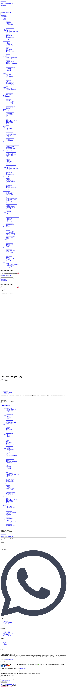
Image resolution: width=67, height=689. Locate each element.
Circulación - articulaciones (11, 57)
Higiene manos (9, 78)
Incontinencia (8, 136)
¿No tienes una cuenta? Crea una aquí (8, 684)
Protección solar (9, 147)
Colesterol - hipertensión (11, 58)
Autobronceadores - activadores (12, 145)
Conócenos (5, 641)
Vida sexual (8, 68)
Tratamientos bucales (10, 84)
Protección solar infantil (11, 148)
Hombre (7, 47)
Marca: (2, 379)
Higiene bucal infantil (10, 104)
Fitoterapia (5, 56)
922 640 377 (3, 1)
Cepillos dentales (9, 76)
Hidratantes (8, 32)
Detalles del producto (7, 392)
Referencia (3, 380)
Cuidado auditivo (9, 132)
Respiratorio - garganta (10, 67)
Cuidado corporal (6, 30)
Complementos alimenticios (11, 91)
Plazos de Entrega (7, 634)
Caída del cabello (9, 24)
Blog (4, 643)
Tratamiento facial (9, 52)
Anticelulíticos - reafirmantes (12, 31)
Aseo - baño (8, 74)
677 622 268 (3, 5)
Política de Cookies (7, 623)
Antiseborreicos (9, 23)
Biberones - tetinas (9, 90)
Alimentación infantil (7, 88)
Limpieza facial (9, 49)
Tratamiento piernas (10, 37)
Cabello (4, 19)
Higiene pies (8, 80)
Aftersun (7, 143)
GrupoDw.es (23, 668)
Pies (6, 36)
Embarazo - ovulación (10, 103)
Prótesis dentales (9, 83)
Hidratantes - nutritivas (10, 45)
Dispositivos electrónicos (11, 134)
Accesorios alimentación (11, 89)
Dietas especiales (9, 114)
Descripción (5, 391)
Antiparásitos (8, 22)
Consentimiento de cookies (6, 686)
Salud (4, 127)
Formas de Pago (6, 631)
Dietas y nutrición (6, 110)
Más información (9, 659)
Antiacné (7, 42)
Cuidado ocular (9, 133)
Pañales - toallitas (9, 107)
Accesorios (8, 97)
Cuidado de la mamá (10, 101)
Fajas (7, 119)
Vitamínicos (8, 69)
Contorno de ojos (9, 44)
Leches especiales (9, 94)
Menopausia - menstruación (11, 63)
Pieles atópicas (9, 35)
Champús (8, 25)
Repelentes (8, 139)
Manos (7, 34)
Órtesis (7, 125)
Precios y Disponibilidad (8, 633)
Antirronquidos (9, 128)
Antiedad (8, 43)
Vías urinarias (8, 70)
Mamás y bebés (6, 96)
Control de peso (9, 113)
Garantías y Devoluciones (8, 635)
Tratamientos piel (9, 38)
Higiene (4, 73)
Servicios (5, 642)
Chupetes (8, 100)
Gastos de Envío (6, 632)
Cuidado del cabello (10, 28)
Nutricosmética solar (10, 146)
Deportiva (8, 60)
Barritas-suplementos (10, 112)
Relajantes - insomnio (10, 65)
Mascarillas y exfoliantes (11, 51)
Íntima (7, 86)
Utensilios (8, 54)
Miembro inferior (9, 121)
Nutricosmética (9, 64)
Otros (7, 115)
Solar (4, 142)
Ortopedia (5, 117)
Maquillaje (8, 50)
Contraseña (3, 678)
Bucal (7, 75)
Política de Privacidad (7, 622)
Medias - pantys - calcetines (11, 120)
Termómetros (8, 108)
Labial (7, 48)
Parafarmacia (5, 405)
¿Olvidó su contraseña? (5, 680)
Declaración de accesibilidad (9, 624)
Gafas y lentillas (9, 135)
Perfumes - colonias (10, 82)
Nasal (7, 81)
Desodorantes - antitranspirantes (12, 77)
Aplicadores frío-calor (10, 129)
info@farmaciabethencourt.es (7, 3)
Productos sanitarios (10, 138)
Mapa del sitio (6, 625)
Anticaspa (8, 21)
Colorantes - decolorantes (11, 26)
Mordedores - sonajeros (10, 106)
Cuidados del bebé (9, 102)
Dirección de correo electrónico (7, 675)
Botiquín (7, 130)
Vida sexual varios (9, 140)
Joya (5, 379)
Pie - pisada (8, 123)
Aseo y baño (8, 99)
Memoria (7, 62)
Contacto (5, 644)
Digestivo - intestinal (10, 61)
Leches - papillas (9, 93)
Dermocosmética (6, 41)
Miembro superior (9, 122)
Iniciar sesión (3, 681)
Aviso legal (5, 621)
